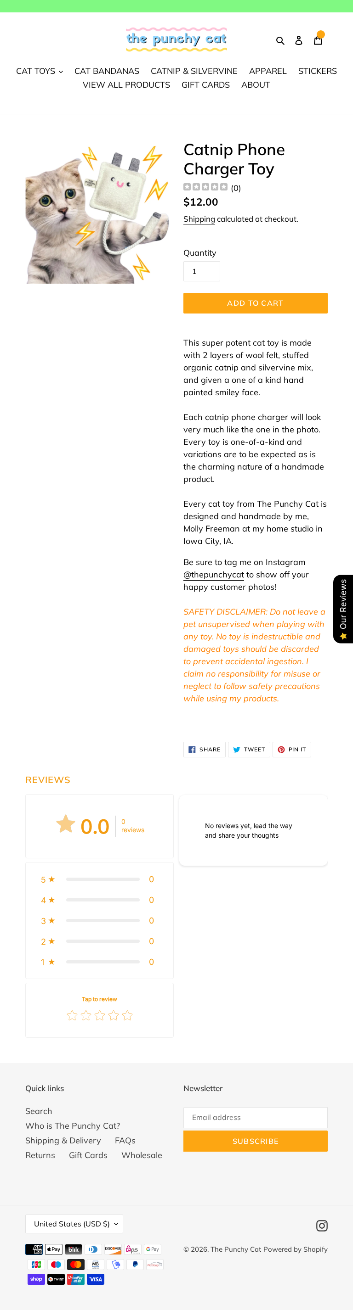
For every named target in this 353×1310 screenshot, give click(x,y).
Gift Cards (88, 1155)
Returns (40, 1155)
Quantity (199, 252)
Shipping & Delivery (63, 1140)
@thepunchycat (213, 574)
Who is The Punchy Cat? (72, 1125)
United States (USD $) (72, 1223)
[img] (205, 188)
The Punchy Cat (236, 1249)
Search (38, 1111)
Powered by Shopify (295, 1249)
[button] (99, 879)
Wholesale (141, 1155)
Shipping (199, 219)
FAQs (125, 1140)
